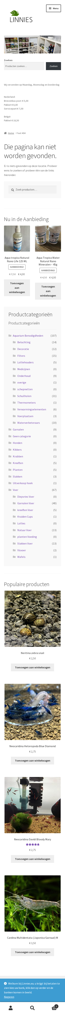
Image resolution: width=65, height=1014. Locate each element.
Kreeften (18, 463)
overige (21, 382)
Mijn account (11, 1008)
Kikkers (17, 449)
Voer (15, 490)
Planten (18, 469)
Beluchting (24, 342)
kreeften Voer (25, 510)
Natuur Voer (24, 530)
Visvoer (21, 550)
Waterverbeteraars (28, 422)
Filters (21, 355)
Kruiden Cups (25, 516)
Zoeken (8, 60)
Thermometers (26, 402)
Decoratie (23, 349)
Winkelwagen (50, 1005)
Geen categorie (22, 436)
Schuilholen (24, 396)
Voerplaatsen (25, 416)
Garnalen (18, 429)
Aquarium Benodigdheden (28, 335)
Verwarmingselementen (31, 409)
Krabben (18, 456)
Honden (17, 443)
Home (11, 133)
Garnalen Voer (25, 503)
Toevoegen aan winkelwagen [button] (17, 287)
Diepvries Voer (25, 496)
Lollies (21, 523)
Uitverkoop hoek (23, 483)
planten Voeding (27, 536)
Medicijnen (23, 369)
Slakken (17, 476)
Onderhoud (24, 376)
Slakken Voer (25, 543)
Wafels (21, 557)
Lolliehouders (25, 362)
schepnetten (25, 389)
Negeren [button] (9, 997)
